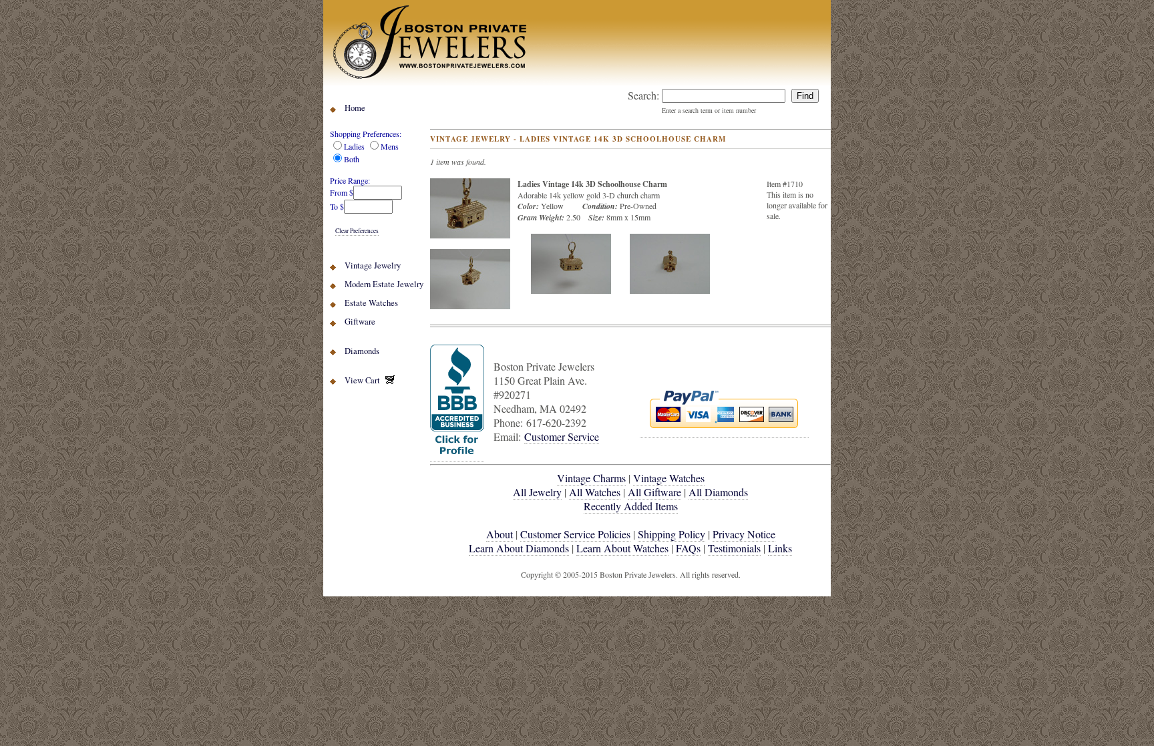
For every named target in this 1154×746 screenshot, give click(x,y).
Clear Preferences (357, 230)
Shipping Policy (671, 534)
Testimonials (734, 548)
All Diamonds (718, 492)
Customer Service (561, 436)
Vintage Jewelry (373, 265)
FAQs (688, 548)
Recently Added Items (631, 506)
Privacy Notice (744, 534)
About (499, 534)
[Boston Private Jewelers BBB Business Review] (457, 454)
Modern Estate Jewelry (384, 284)
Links (780, 548)
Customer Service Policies (575, 534)
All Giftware (654, 492)
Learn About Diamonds (519, 548)
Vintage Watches (669, 478)
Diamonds (362, 351)
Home (355, 108)
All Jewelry (537, 492)
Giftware (360, 321)
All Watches (594, 492)
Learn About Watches (622, 548)
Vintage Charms (591, 478)
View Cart (365, 380)
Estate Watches (371, 303)
